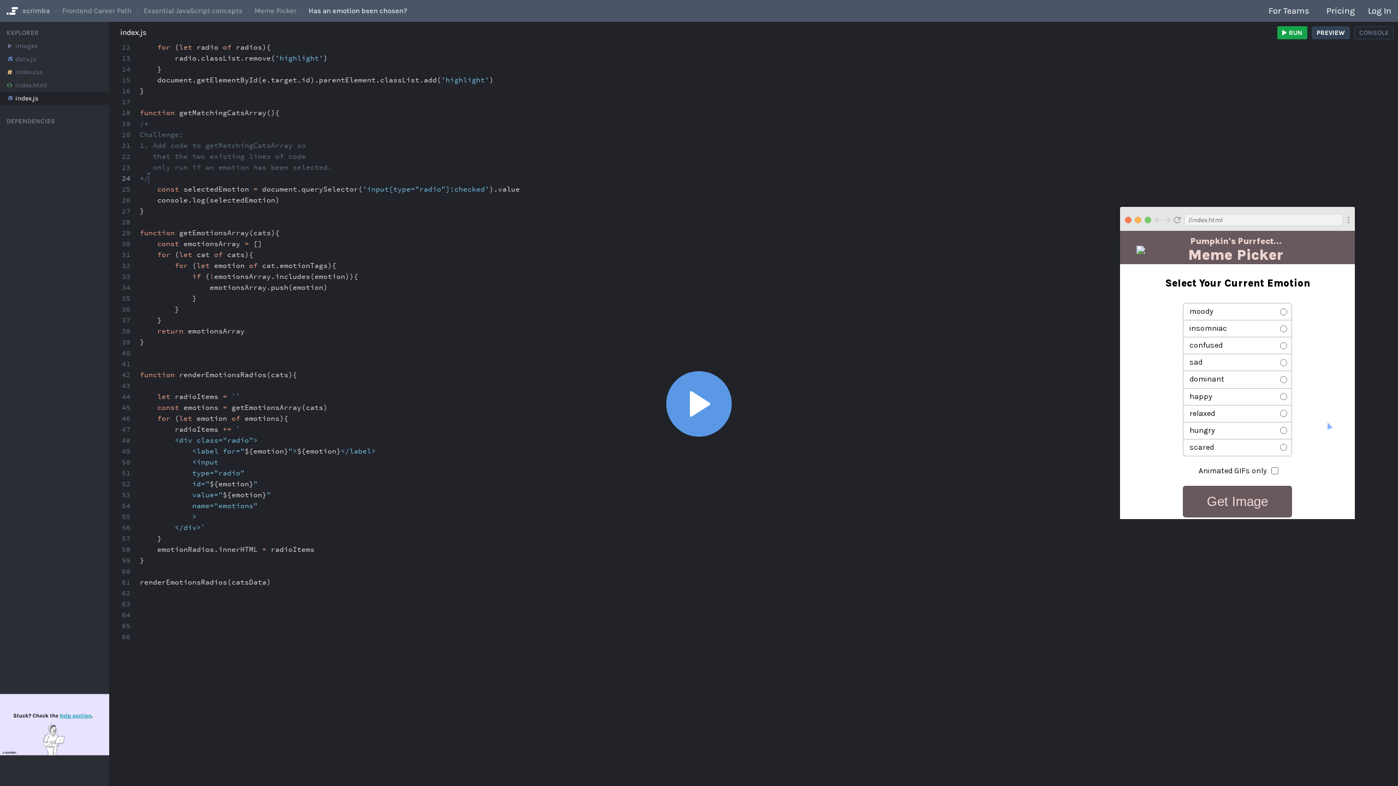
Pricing (1340, 10)
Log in (1379, 10)
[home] (11, 11)
